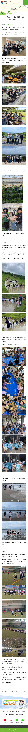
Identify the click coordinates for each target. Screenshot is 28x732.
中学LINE (17, 722)
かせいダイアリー (11, 24)
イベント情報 (7, 730)
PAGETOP (26, 726)
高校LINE (22, 722)
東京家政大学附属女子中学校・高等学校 (10, 2)
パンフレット (18, 730)
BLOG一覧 (14, 691)
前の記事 (4, 691)
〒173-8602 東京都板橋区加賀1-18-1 (14, 714)
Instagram (11, 722)
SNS (25, 730)
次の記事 (23, 691)
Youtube (5, 722)
